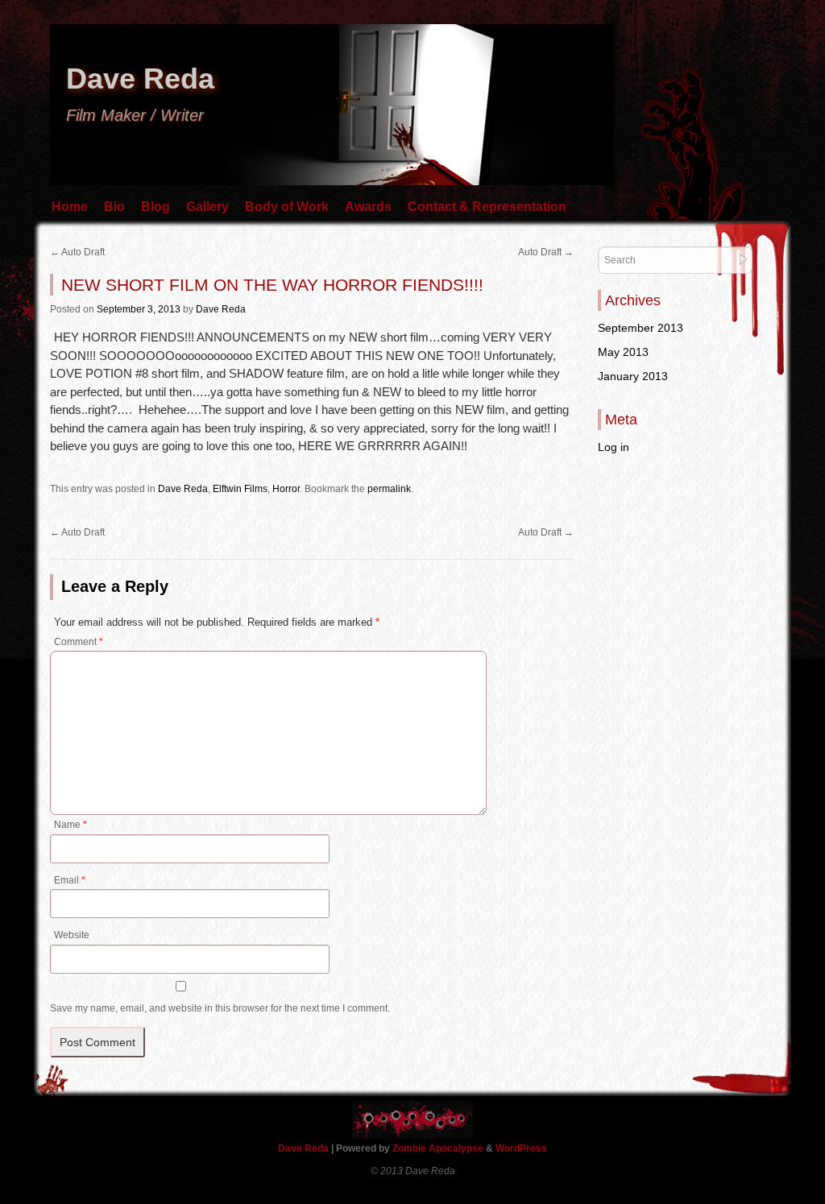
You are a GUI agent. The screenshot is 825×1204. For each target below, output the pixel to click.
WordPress (521, 1148)
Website (71, 935)
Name (70, 824)
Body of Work (287, 206)
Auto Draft (77, 252)
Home (70, 206)
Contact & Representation (487, 206)
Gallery (207, 206)
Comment (78, 642)
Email (69, 880)
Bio (114, 206)
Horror (286, 488)
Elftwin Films (240, 488)
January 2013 (633, 376)
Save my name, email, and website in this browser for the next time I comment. (220, 1008)
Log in (613, 447)
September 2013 (640, 327)
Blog (155, 206)
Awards (368, 206)
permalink (389, 488)
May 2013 (623, 351)
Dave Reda (140, 78)
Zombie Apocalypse (439, 1148)
